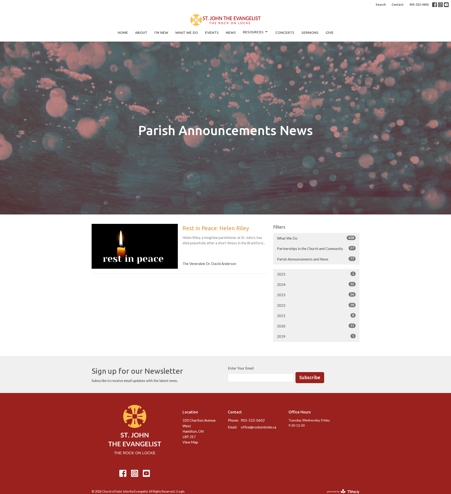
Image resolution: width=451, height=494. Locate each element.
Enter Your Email (241, 368)
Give (330, 33)
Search (381, 4)
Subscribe (309, 377)
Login (181, 491)
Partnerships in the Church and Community (315, 248)
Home (123, 33)
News (231, 33)
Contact (398, 4)
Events (212, 33)
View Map (190, 442)
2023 (315, 294)
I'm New (161, 33)
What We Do (186, 33)
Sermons (310, 33)
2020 (315, 326)
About (141, 33)
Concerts (284, 33)
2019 (315, 336)
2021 (315, 315)
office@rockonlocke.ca (258, 427)
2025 (315, 274)
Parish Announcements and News (315, 259)
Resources (253, 32)
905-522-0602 (419, 4)
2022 (315, 305)
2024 (315, 284)
